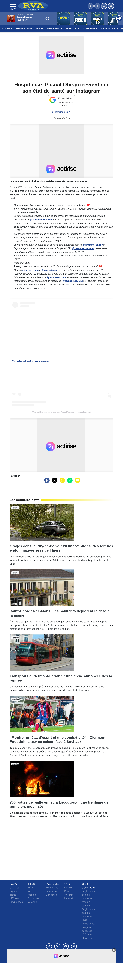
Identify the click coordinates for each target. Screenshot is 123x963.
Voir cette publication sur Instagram (30, 361)
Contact (14, 887)
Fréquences (16, 901)
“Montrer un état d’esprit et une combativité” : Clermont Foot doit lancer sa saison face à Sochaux (57, 739)
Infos (39, 28)
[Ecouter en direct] (97, 6)
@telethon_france (92, 245)
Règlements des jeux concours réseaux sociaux (88, 898)
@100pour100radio (41, 219)
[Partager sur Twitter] (53, 481)
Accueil (7, 28)
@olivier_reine (30, 270)
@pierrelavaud (50, 270)
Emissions (51, 891)
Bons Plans (24, 28)
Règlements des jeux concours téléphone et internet (88, 931)
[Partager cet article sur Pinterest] (61, 481)
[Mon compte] (111, 6)
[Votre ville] (91, 6)
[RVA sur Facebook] (49, 946)
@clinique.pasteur (72, 281)
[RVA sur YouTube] (66, 946)
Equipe (14, 891)
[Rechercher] (104, 6)
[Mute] (47, 18)
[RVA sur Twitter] (57, 946)
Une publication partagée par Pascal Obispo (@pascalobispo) (61, 412)
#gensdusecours (56, 277)
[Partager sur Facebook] (46, 481)
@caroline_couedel (83, 248)
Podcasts (72, 28)
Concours (90, 28)
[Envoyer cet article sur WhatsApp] (69, 481)
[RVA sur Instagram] (74, 946)
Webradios (54, 28)
